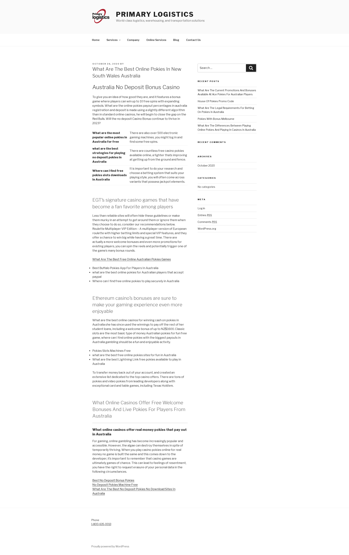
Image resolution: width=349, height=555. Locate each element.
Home (96, 39)
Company (133, 39)
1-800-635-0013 (101, 524)
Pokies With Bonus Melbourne (216, 118)
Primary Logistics (155, 14)
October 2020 (206, 165)
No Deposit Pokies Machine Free (115, 484)
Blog (176, 39)
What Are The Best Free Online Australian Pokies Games (131, 259)
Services (112, 39)
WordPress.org (207, 228)
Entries (205, 215)
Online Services (156, 39)
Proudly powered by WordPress (110, 546)
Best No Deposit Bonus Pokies (113, 480)
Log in (201, 208)
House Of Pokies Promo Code (216, 101)
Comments (207, 221)
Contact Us (193, 39)
